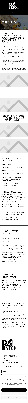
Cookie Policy (13, 400)
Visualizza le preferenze (14, 397)
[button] (26, 376)
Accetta (14, 390)
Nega (14, 394)
